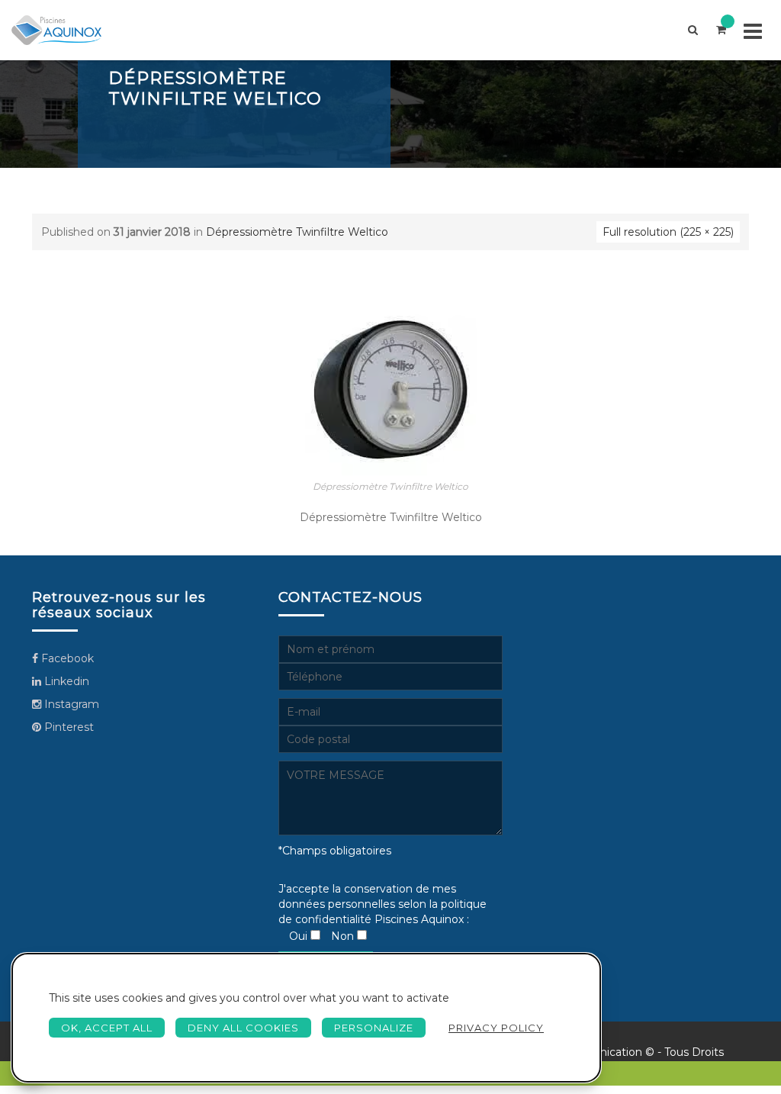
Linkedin (65, 681)
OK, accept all (107, 1028)
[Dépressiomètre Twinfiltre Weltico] (391, 388)
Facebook (66, 658)
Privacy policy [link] (496, 1028)
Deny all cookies (243, 1028)
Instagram (70, 704)
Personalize (373, 1028)
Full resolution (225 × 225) (668, 232)
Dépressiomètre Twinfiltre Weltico (297, 232)
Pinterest (67, 727)
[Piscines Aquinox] (56, 30)
